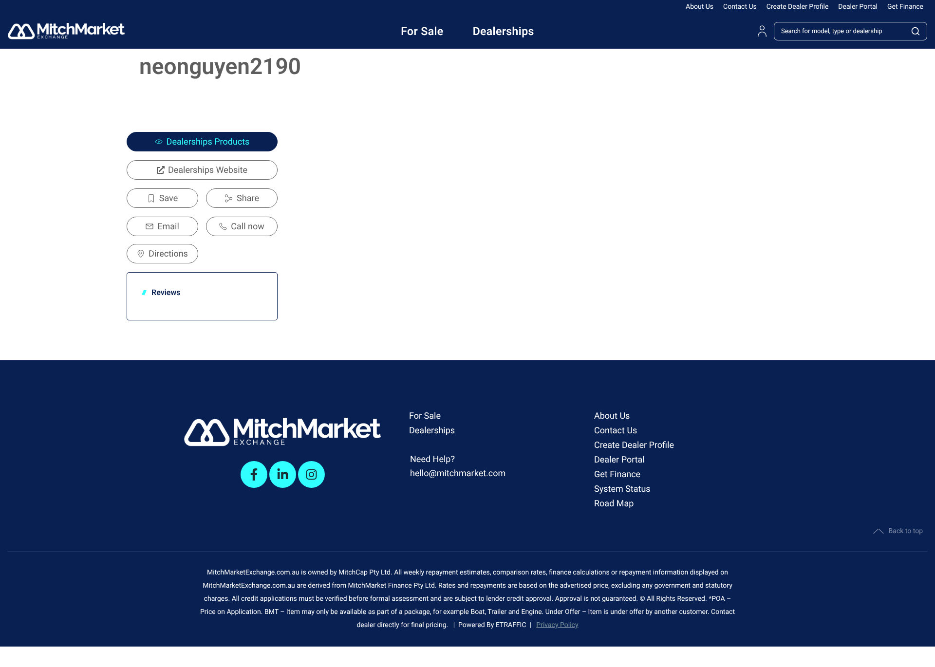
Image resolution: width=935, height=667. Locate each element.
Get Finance (905, 7)
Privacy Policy (557, 625)
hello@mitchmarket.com (457, 473)
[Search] (916, 31)
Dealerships (432, 431)
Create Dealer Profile (798, 7)
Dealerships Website (207, 170)
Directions (168, 254)
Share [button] (248, 198)
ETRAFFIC (513, 625)
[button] (162, 198)
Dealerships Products (208, 142)
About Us (699, 7)
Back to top (906, 531)
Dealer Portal (858, 7)
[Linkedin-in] (282, 474)
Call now (247, 227)
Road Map (614, 504)
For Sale (425, 416)
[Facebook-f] (254, 474)
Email (168, 227)
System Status (622, 489)
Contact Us (740, 7)
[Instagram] (311, 474)
